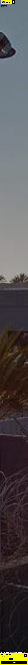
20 (10, 659)
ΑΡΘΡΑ (5, 6)
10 (6, 659)
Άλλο (24, 659)
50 (14, 659)
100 (19, 659)
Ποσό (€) (3, 656)
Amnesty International (6, 2)
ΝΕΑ (2, 6)
